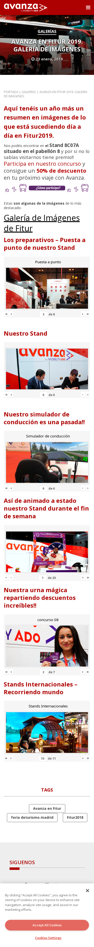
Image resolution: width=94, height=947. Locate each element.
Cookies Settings (48, 938)
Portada (11, 92)
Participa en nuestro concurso (42, 163)
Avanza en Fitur (47, 808)
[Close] (87, 890)
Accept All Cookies (47, 925)
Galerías (47, 31)
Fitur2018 (75, 817)
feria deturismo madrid (32, 817)
